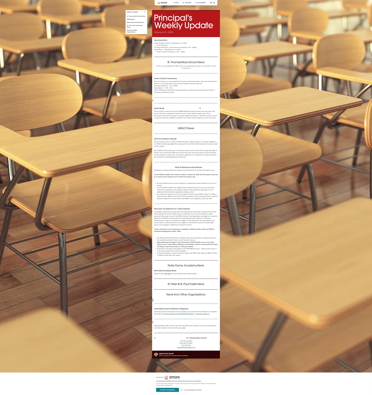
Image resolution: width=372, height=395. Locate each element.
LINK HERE (167, 274)
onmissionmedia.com (202, 314)
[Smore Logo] (162, 2)
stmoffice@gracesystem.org (186, 347)
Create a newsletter (167, 390)
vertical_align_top (145, 12)
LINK (172, 144)
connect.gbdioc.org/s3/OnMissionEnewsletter (179, 314)
